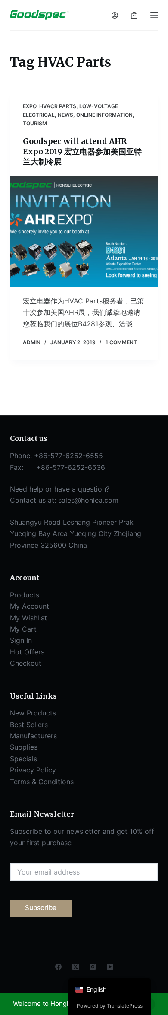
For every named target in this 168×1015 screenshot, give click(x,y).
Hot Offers (27, 652)
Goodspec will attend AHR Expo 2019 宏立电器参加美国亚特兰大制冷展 (82, 151)
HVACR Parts (57, 106)
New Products (33, 713)
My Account (29, 606)
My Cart (23, 629)
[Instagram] (93, 967)
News (65, 115)
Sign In (21, 640)
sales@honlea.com (88, 500)
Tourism (35, 123)
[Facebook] (58, 967)
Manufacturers (33, 735)
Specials (23, 758)
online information (104, 115)
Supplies (23, 747)
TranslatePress (125, 1005)
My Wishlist (28, 617)
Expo (29, 106)
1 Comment (121, 342)
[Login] (115, 15)
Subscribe (40, 907)
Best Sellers (29, 724)
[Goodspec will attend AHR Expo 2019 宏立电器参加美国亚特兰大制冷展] (84, 231)
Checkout (25, 663)
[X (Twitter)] (75, 967)
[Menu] (154, 15)
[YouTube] (110, 967)
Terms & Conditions (42, 781)
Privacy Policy (33, 770)
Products (24, 594)
